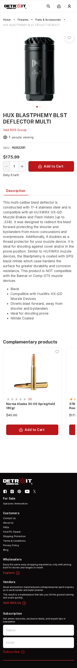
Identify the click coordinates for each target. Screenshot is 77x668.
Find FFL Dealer (12, 531)
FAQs (6, 527)
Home (7, 19)
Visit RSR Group (15, 130)
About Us (8, 522)
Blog (5, 549)
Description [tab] (15, 191)
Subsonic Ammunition (15, 503)
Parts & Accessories (48, 19)
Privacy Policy (11, 545)
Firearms (23, 19)
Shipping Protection (14, 536)
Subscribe (11, 652)
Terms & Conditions (14, 540)
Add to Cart (54, 166)
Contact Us (9, 518)
